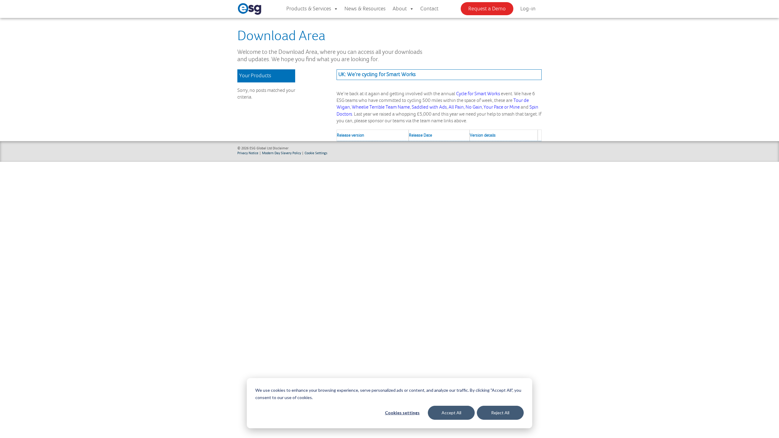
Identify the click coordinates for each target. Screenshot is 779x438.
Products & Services (308, 9)
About (400, 9)
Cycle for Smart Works (478, 93)
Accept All (451, 412)
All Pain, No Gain (465, 107)
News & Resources (365, 9)
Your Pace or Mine (502, 107)
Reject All (500, 412)
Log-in (528, 9)
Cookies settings (402, 412)
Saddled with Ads (429, 107)
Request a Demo (487, 9)
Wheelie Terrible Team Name (381, 107)
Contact (429, 9)
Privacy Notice (247, 153)
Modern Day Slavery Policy (281, 153)
